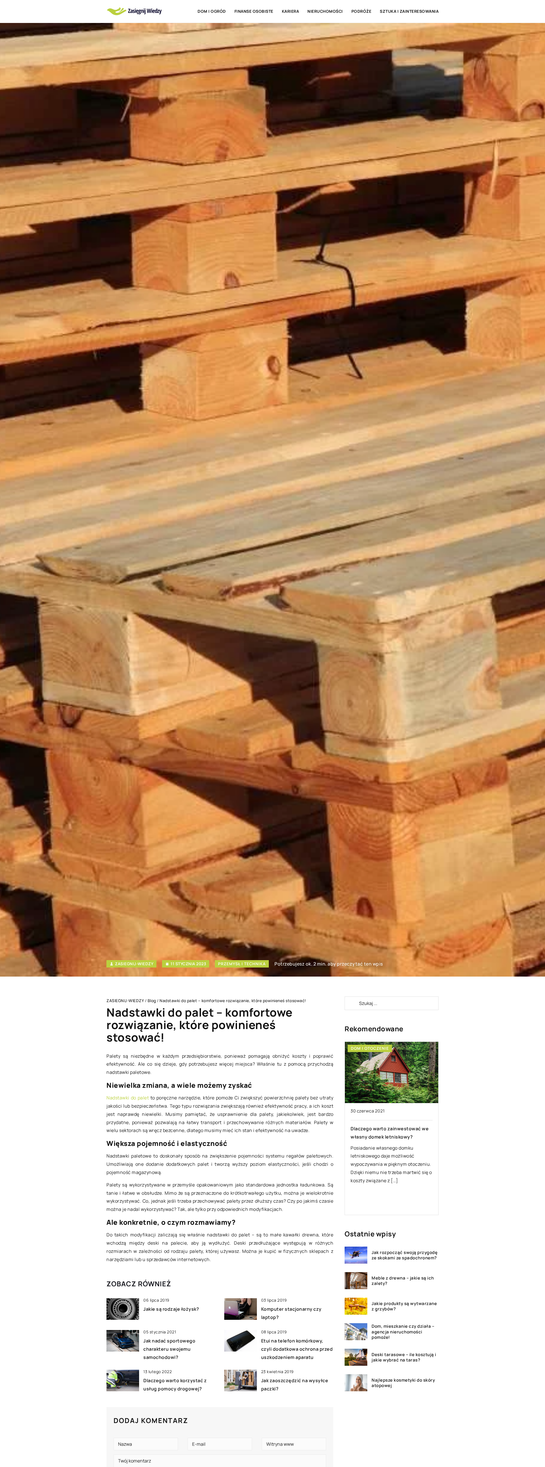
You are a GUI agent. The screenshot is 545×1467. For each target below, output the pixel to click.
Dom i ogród (212, 11)
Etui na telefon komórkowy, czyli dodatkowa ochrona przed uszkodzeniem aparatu (297, 1349)
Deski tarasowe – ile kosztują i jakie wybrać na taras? (404, 1357)
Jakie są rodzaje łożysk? (171, 1309)
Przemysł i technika (242, 963)
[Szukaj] (351, 1003)
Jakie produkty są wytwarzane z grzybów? (404, 1306)
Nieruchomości (325, 11)
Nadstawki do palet (127, 1098)
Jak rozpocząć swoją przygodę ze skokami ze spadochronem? (404, 1255)
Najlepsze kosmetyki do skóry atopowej (403, 1382)
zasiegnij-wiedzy (134, 964)
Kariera (290, 11)
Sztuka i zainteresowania (409, 11)
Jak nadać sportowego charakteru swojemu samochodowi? (169, 1349)
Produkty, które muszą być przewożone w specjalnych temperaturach (434, 1136)
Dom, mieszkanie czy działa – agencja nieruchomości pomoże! (403, 1331)
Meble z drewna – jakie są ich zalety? (403, 1280)
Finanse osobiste (253, 11)
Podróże (361, 11)
